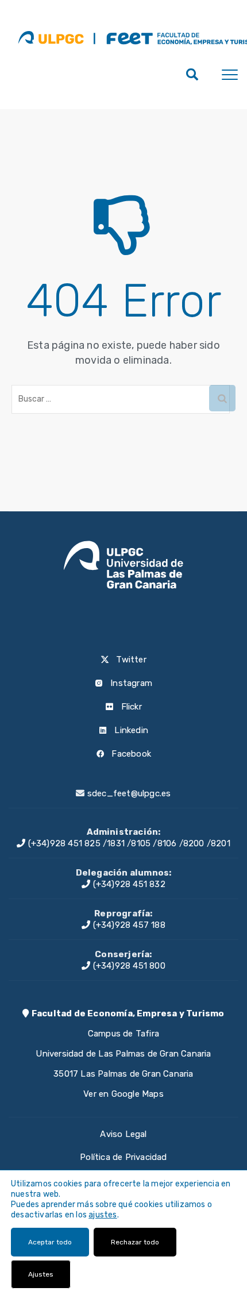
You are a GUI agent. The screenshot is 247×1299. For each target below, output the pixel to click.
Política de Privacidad (123, 1157)
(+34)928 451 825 (62, 843)
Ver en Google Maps (123, 1094)
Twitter (130, 659)
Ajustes (40, 1274)
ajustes (102, 1215)
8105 (140, 843)
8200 (193, 843)
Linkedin (130, 730)
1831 (116, 843)
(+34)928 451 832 (127, 884)
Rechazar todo (135, 1242)
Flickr (129, 706)
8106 (167, 843)
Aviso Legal (123, 1134)
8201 (220, 843)
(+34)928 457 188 (127, 925)
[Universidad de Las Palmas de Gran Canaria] (51, 37)
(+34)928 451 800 (127, 966)
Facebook (130, 754)
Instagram (130, 683)
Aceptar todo (50, 1242)
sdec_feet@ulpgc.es (129, 793)
